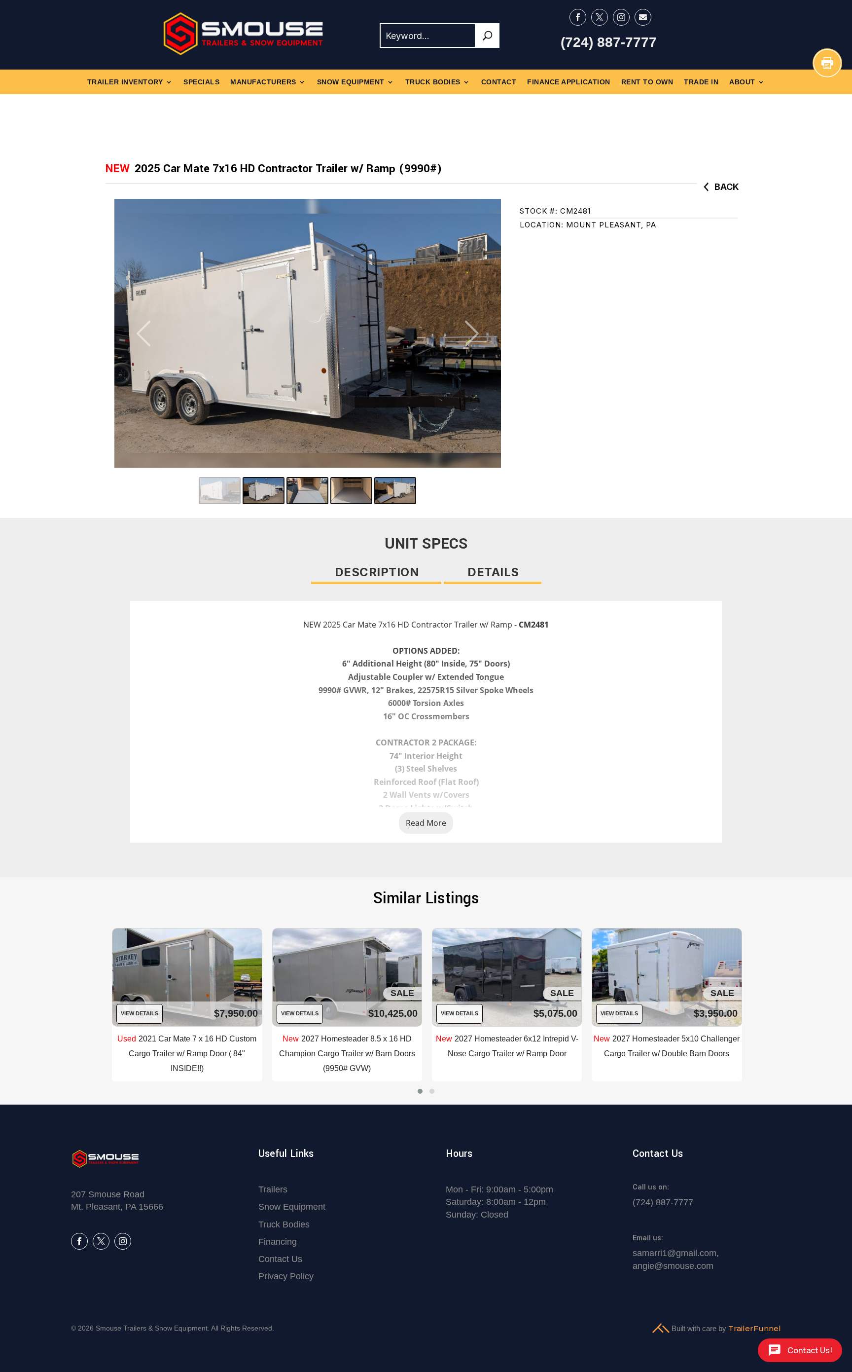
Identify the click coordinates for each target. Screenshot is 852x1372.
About (742, 82)
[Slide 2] (263, 490)
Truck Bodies (433, 82)
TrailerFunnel (754, 1328)
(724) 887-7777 (609, 42)
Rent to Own (647, 82)
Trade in (701, 82)
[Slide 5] (395, 490)
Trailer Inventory (125, 82)
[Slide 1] (220, 490)
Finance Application (568, 82)
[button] (420, 1091)
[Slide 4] (351, 490)
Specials (201, 82)
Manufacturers (263, 82)
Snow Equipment (351, 82)
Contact (499, 82)
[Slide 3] (307, 490)
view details (138, 1013)
